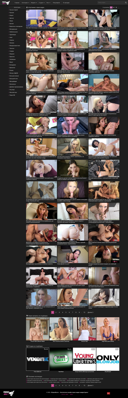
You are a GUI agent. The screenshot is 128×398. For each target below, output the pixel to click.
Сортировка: (106, 7)
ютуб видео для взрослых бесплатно (37, 382)
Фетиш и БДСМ (14, 73)
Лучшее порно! (14, 9)
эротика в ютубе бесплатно (34, 380)
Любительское (14, 31)
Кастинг (12, 23)
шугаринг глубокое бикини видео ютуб (90, 382)
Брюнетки (12, 67)
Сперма (12, 51)
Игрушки (12, 53)
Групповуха (13, 34)
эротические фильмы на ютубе (77, 378)
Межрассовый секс (15, 45)
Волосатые (13, 84)
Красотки (12, 56)
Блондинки (13, 64)
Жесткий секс (13, 92)
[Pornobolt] (6, 3)
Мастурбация (13, 81)
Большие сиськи (14, 75)
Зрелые (12, 18)
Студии (41, 2)
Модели (33, 2)
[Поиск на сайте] (126, 3)
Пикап (11, 20)
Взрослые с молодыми (16, 26)
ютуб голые (62, 380)
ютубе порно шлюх (54, 382)
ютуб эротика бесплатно (50, 380)
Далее (90, 312)
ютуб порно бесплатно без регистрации (38, 378)
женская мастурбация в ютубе (69, 382)
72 (84, 312)
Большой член (14, 78)
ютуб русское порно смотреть (59, 378)
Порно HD (12, 95)
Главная (17, 2)
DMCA (71, 394)
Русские (12, 12)
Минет (11, 62)
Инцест (11, 15)
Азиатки (12, 40)
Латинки (12, 42)
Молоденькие (13, 29)
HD (113, 7)
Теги (47, 2)
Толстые (12, 48)
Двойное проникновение (16, 86)
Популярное (56, 2)
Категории (25, 2)
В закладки (66, 2)
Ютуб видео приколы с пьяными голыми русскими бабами (83, 380)
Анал (11, 37)
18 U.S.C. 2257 (64, 394)
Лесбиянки (12, 59)
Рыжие (11, 70)
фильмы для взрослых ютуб (95, 378)
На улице (12, 89)
